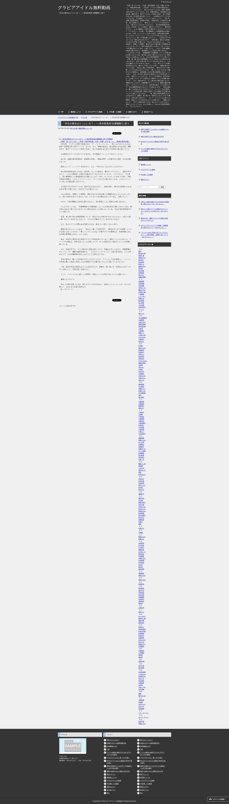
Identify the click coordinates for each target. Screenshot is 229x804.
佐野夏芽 (141, 453)
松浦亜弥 (141, 633)
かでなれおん (142, 361)
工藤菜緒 (141, 401)
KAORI (140, 346)
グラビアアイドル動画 (95, 112)
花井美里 (141, 593)
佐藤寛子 (141, 447)
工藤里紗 (141, 404)
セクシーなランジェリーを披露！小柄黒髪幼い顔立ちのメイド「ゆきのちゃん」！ (154, 226)
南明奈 (140, 655)
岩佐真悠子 (142, 307)
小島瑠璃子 (142, 423)
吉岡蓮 (140, 702)
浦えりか (141, 313)
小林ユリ (141, 432)
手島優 (140, 532)
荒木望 (140, 268)
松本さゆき (142, 640)
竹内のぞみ (142, 507)
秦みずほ (141, 590)
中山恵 (140, 565)
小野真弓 (141, 339)
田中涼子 (141, 517)
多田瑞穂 (141, 513)
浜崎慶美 (141, 597)
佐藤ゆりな (142, 449)
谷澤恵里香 (142, 672)
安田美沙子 (142, 676)
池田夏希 (141, 281)
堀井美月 (141, 623)
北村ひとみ (142, 391)
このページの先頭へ (218, 799)
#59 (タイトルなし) (113, 740)
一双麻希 (141, 294)
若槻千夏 (141, 721)
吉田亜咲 (141, 709)
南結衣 (140, 657)
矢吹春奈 (141, 681)
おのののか (142, 337)
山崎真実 (141, 683)
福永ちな (141, 612)
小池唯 (140, 414)
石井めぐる (142, 288)
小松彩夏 (141, 427)
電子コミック (111, 774)
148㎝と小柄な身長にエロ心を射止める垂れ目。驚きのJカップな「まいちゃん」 (155, 203)
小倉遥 (140, 328)
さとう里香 (142, 451)
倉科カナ (141, 408)
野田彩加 (141, 584)
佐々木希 (141, 442)
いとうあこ (142, 296)
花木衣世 (141, 595)
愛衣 (139, 251)
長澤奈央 (141, 554)
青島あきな (142, 258)
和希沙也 (141, 359)
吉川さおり (142, 704)
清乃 (139, 395)
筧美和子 (141, 352)
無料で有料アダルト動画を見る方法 (152, 136)
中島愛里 (141, 556)
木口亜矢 (141, 386)
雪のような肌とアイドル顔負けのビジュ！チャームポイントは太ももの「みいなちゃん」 (154, 211)
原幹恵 (140, 603)
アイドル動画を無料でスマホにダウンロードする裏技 (154, 150)
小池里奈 (141, 417)
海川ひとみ (142, 348)
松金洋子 (141, 636)
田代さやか (142, 509)
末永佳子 (141, 479)
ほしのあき (142, 616)
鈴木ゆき (141, 490)
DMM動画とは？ (112, 746)
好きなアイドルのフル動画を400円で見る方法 (155, 143)
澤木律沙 (141, 457)
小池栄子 (141, 412)
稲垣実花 (141, 301)
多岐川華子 (142, 502)
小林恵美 (141, 429)
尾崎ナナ (141, 333)
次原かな (141, 528)
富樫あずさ (142, 537)
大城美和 (141, 320)
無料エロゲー (132, 112)
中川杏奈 (141, 545)
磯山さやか (142, 290)
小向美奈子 (142, 434)
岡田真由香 (142, 324)
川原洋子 (141, 371)
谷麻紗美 (141, 520)
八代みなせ (142, 674)
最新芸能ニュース (85, 128)
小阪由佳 (141, 421)
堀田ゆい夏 (142, 618)
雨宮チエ (141, 264)
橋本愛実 (141, 588)
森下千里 (141, 666)
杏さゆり (141, 275)
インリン (141, 309)
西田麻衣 (141, 573)
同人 (108, 793)
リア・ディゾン (143, 713)
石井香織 (141, 283)
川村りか (141, 380)
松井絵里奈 (142, 629)
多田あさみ (142, 511)
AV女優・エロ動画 (115, 112)
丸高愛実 (141, 646)
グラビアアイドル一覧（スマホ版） (118, 758)
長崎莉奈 (141, 550)
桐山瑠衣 (141, 397)
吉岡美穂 (141, 700)
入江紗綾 (141, 305)
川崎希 (140, 365)
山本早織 (141, 689)
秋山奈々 (141, 260)
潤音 (139, 472)
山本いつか (142, 687)
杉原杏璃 (141, 483)
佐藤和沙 (141, 444)
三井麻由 (141, 653)
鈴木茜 (140, 487)
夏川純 (140, 567)
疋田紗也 (141, 608)
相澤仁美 (141, 255)
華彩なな (141, 354)
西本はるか (142, 575)
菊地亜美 (141, 384)
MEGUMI (141, 661)
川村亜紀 (141, 374)
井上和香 (141, 303)
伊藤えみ (141, 298)
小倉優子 (141, 331)
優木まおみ (142, 696)
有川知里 (141, 270)
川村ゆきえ (142, 378)
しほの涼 (141, 468)
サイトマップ (167, 2)
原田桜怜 (141, 601)
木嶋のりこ (142, 389)
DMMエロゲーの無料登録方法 (116, 743)
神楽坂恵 (141, 350)
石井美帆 (141, 286)
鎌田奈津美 (142, 363)
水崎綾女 (141, 651)
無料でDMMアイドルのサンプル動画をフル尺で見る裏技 (155, 130)
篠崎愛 (140, 466)
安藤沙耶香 (142, 277)
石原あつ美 (142, 292)
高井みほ (141, 498)
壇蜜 (139, 524)
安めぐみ (141, 678)
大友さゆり (142, 322)
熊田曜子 (141, 406)
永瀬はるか (142, 558)
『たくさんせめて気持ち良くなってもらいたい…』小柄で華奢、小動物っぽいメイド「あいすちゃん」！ (154, 235)
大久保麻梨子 (142, 318)
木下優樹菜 (142, 393)
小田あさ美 (142, 335)
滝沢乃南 (141, 505)
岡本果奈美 (142, 326)
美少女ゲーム (148, 112)
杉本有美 (141, 481)
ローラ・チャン (143, 717)
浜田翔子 (141, 599)
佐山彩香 (141, 455)
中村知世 (141, 563)
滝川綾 (140, 500)
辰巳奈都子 (142, 515)
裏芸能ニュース (76, 112)
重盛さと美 (142, 464)
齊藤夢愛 (141, 438)
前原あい (141, 627)
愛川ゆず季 (142, 253)
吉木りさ (141, 706)
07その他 (73, 128)
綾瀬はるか (142, 266)
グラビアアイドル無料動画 (84, 7)
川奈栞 (140, 369)
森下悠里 (141, 668)
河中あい (141, 367)
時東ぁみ (141, 539)
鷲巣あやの (142, 724)
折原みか (141, 341)
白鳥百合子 (142, 474)
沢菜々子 (141, 459)
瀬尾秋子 (141, 494)
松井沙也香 (142, 631)
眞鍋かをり (142, 644)
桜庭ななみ (142, 440)
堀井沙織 (141, 620)
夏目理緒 (141, 569)
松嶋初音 (141, 638)
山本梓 (140, 685)
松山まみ (141, 642)
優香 (139, 693)
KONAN (141, 425)
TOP (62, 112)
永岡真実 (141, 543)
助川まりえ (142, 485)
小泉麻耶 (141, 419)
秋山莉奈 (141, 262)
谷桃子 (140, 522)
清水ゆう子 (142, 470)
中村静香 (141, 560)
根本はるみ (142, 580)
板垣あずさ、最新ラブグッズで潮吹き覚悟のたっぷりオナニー (154, 219)
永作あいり (142, 552)
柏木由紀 (141, 356)
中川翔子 (141, 547)
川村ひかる (142, 376)
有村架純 (141, 273)
